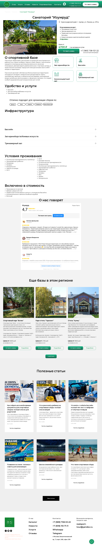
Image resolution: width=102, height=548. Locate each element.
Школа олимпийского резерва (50, 464)
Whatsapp (58, 529)
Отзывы (27, 4)
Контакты (57, 4)
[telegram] (6, 531)
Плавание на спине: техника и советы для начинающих (18, 465)
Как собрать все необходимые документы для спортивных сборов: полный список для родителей (19, 408)
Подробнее (64, 39)
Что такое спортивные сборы (82, 464)
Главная (7, 12)
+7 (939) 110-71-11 (60, 526)
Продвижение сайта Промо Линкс (13, 539)
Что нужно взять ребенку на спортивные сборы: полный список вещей (50, 407)
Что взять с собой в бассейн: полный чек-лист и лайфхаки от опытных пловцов (82, 407)
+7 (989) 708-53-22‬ (75, 3)
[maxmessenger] (11, 531)
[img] (7, 4)
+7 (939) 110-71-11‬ (74, 6)
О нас (14, 4)
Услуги (20, 4)
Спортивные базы (45, 4)
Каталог (14, 12)
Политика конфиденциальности (12, 534)
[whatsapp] (8, 531)
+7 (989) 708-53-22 (90, 50)
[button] (91, 4)
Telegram (57, 533)
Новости (35, 4)
